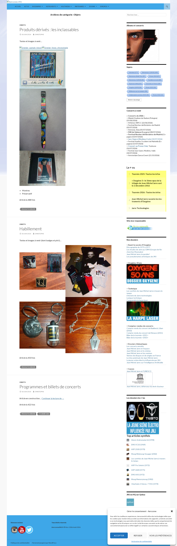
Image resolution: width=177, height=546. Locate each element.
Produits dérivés (28, 209)
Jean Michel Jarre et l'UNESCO (139, 371)
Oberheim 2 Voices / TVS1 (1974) (144, 484)
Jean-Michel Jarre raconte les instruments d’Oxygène (147, 200)
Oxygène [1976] (135, 87)
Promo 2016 (154, 76)
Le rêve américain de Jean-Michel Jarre (142, 358)
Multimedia (65, 6)
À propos (103, 6)
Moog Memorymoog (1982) (142, 479)
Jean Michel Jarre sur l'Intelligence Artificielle (145, 362)
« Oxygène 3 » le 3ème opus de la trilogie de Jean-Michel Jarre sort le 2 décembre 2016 (147, 183)
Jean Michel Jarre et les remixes (139, 353)
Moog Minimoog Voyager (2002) (144, 454)
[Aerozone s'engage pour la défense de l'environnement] (140, 227)
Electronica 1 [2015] (150, 72)
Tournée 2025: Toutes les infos (146, 174)
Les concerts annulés (135, 346)
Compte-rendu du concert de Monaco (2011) (145, 333)
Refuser (138, 535)
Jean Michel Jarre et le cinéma (139, 351)
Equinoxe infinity (135, 83)
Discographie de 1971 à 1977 (138, 247)
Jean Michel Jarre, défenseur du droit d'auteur (145, 386)
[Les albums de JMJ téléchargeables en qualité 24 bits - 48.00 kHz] (130, 502)
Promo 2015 (151, 87)
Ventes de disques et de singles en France (144, 355)
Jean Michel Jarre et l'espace (138, 348)
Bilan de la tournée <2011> (137, 335)
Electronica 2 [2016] (136, 80)
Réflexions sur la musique (138, 91)
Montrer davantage (134, 100)
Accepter (119, 535)
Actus (26, 6)
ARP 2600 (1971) (138, 470)
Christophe (39, 34)
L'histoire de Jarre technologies (139, 295)
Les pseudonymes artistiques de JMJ (141, 256)
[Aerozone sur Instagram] (14, 530)
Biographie (36, 6)
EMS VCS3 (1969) (138, 444)
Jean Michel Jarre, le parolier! (138, 254)
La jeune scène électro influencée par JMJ (143, 360)
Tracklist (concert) (154, 80)
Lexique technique (134, 298)
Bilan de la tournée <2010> (137, 337)
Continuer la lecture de (53, 398)
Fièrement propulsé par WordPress (44, 543)
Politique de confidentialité (20, 543)
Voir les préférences (160, 535)
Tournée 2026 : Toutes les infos (146, 192)
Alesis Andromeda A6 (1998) (142, 440)
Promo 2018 (158, 95)
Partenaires (79, 6)
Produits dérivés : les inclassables (49, 29)
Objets (22, 25)
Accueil (18, 6)
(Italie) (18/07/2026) (145, 139)
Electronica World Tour (137, 76)
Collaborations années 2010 (139, 95)
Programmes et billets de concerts (50, 386)
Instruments (51, 6)
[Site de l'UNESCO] (140, 379)
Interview (133, 72)
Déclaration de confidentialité (141, 541)
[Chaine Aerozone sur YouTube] (22, 530)
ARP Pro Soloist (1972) (140, 465)
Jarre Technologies (140, 208)
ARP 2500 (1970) (138, 449)
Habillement (30, 228)
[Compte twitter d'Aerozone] (29, 530)
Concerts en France (153, 83)
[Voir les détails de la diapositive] (143, 45)
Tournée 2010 (44, 414)
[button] (172, 511)
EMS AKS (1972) (137, 474)
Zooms (92, 6)
